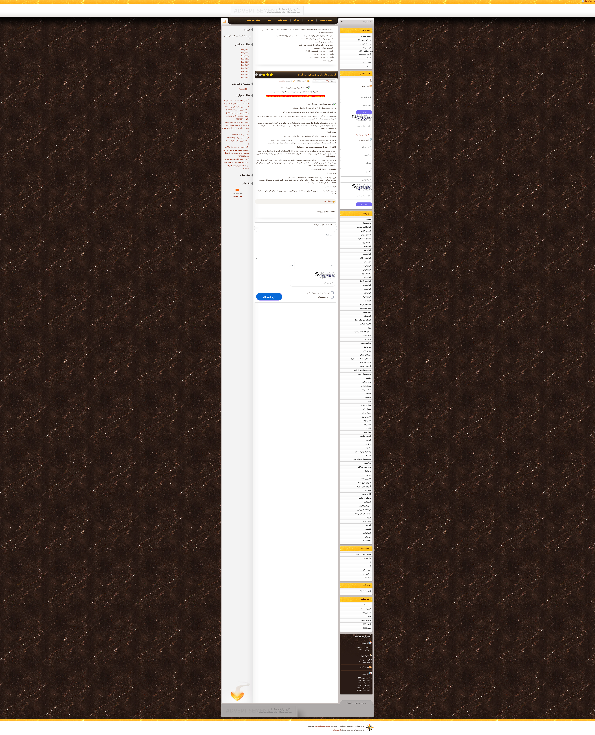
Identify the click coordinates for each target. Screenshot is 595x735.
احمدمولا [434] (365, 591)
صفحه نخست (366, 36)
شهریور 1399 (366, 612)
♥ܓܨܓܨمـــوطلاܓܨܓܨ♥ (322, 726)
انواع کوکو (367, 269)
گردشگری (367, 502)
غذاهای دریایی (366, 273)
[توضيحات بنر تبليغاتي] (267, 15)
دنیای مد (368, 475)
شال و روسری (366, 405)
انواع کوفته (367, 266)
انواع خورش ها (365, 304)
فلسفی (368, 529)
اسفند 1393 (366, 624)
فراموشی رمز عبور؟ (363, 134)
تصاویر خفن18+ (365, 574)
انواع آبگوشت (366, 297)
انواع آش (367, 293)
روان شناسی (366, 312)
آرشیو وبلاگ (366, 47)
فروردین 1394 (366, 620)
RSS (237, 190)
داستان (368, 393)
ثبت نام (368, 58)
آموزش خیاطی (365, 436)
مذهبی (368, 219)
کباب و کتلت (366, 262)
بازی (369, 328)
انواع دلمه (367, 289)
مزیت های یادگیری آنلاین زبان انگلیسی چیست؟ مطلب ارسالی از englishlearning (304, 36)
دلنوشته (368, 397)
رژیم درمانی (366, 382)
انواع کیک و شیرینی (364, 227)
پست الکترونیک (365, 44)
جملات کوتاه (366, 390)
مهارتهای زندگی (365, 355)
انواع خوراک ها (365, 281)
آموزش (368, 440)
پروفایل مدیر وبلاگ (364, 40)
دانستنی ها (367, 223)
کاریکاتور (368, 490)
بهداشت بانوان (366, 343)
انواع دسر (367, 250)
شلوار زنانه (367, 409)
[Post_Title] (245, 49)
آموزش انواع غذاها (364, 482)
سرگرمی (367, 463)
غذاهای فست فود (364, 238)
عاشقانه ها (367, 541)
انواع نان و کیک (365, 258)
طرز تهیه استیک (327, 60)
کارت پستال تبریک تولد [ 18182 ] (237, 137)
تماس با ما (367, 65)
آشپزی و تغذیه (366, 479)
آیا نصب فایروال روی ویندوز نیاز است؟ (316, 74)
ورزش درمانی (366, 386)
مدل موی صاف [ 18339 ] (240, 134)
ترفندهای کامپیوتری (364, 510)
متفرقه (368, 448)
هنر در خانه (367, 351)
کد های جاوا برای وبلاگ (363, 320)
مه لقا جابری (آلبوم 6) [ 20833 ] (237, 110)
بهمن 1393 (367, 628)
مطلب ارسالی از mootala (324, 42)
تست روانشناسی (365, 308)
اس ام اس (367, 533)
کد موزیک (367, 316)
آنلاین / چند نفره (365, 324)
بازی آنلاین (367, 577)
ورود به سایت (366, 62)
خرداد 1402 (367, 605)
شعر (369, 401)
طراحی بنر (367, 558)
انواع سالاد (367, 277)
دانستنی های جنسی (364, 374)
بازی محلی (367, 335)
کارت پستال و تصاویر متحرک (361, 459)
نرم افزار (367, 471)
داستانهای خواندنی (364, 498)
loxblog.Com (237, 196)
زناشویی (368, 378)
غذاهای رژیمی (366, 242)
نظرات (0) (328, 201)
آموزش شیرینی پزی (364, 486)
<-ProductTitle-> (243, 89)
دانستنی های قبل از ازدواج (362, 370)
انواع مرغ (367, 246)
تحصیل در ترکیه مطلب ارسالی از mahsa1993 (317, 39)
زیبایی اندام (367, 521)
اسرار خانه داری (365, 362)
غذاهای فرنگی (366, 235)
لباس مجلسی (366, 420)
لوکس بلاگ (337, 730)
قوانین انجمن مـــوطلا (363, 554)
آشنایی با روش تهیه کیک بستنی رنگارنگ (319, 51)
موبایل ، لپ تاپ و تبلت (363, 513)
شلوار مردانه (366, 413)
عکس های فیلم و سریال (362, 331)
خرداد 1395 (367, 616)
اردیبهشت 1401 (365, 609)
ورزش (368, 517)
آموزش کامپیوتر (365, 366)
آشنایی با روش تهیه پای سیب (323, 54)
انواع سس (367, 254)
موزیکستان (367, 570)
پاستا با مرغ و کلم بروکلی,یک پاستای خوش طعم (316, 45)
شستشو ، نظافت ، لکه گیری (361, 359)
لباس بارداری (366, 417)
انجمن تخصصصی (365, 54)
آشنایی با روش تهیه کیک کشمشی (321, 57)
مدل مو (368, 444)
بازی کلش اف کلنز (364, 467)
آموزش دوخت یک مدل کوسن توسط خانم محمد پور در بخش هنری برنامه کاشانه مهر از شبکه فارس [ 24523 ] (236, 103)
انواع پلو (368, 300)
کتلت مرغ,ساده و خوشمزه (323, 48)
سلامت (368, 455)
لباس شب (367, 428)
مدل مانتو (367, 432)
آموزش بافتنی (366, 231)
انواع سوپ (367, 285)
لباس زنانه (367, 424)
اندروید (368, 525)
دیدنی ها (368, 339)
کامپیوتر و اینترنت (365, 506)
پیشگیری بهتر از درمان (363, 451)
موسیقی (368, 537)
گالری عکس (366, 494)
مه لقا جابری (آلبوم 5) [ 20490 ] (237, 113)
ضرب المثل (367, 347)
